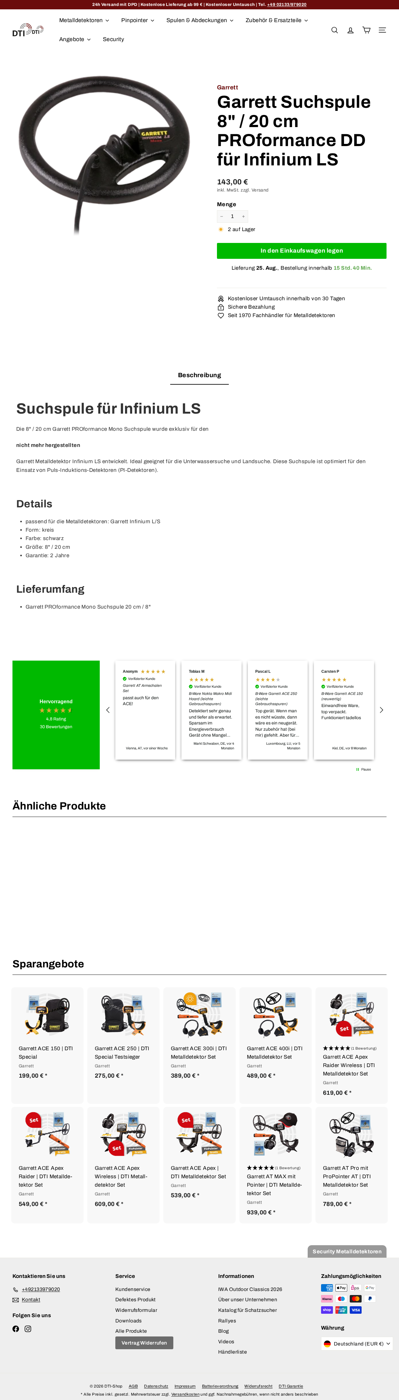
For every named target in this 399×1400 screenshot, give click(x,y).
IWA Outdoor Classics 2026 (250, 1289)
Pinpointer (135, 20)
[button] (108, 710)
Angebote (72, 39)
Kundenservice (133, 1289)
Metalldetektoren (81, 20)
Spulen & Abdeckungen (197, 20)
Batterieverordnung (220, 1386)
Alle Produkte (131, 1331)
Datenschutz (156, 1386)
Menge (226, 204)
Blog (223, 1331)
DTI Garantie (291, 1386)
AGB (133, 1386)
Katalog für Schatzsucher (247, 1310)
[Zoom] (104, 157)
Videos (226, 1341)
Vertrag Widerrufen (144, 1342)
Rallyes (227, 1320)
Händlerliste (232, 1352)
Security (113, 39)
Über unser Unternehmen (247, 1299)
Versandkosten (185, 1394)
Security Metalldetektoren (347, 1252)
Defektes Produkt (135, 1299)
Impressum (185, 1386)
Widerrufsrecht (258, 1386)
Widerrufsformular (136, 1310)
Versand (260, 189)
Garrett (227, 87)
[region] (245, 710)
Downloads (128, 1320)
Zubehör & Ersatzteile (274, 20)
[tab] (199, 377)
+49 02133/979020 (287, 4)
